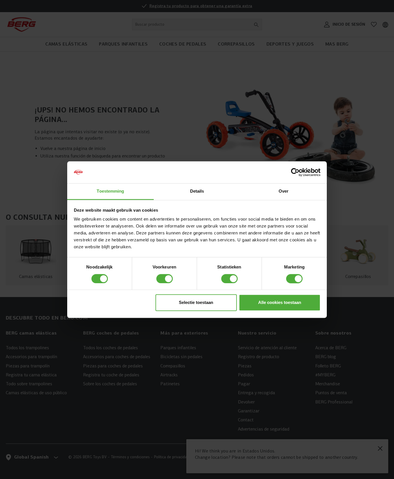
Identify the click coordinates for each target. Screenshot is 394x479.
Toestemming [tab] (110, 191)
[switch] (164, 278)
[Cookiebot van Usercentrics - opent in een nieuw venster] (295, 172)
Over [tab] (283, 191)
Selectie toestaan (196, 302)
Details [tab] (197, 191)
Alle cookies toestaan (279, 302)
